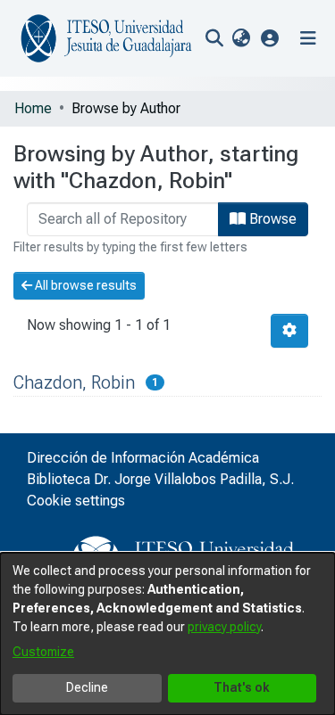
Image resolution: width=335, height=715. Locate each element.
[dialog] (167, 634)
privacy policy (224, 627)
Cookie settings (76, 500)
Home (33, 108)
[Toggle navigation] (308, 38)
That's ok (242, 687)
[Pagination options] (289, 331)
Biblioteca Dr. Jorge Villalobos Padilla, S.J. (160, 479)
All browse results (84, 285)
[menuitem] (241, 38)
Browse (271, 218)
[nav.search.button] (214, 38)
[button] (270, 37)
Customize (43, 652)
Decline (87, 687)
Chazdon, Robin (74, 382)
